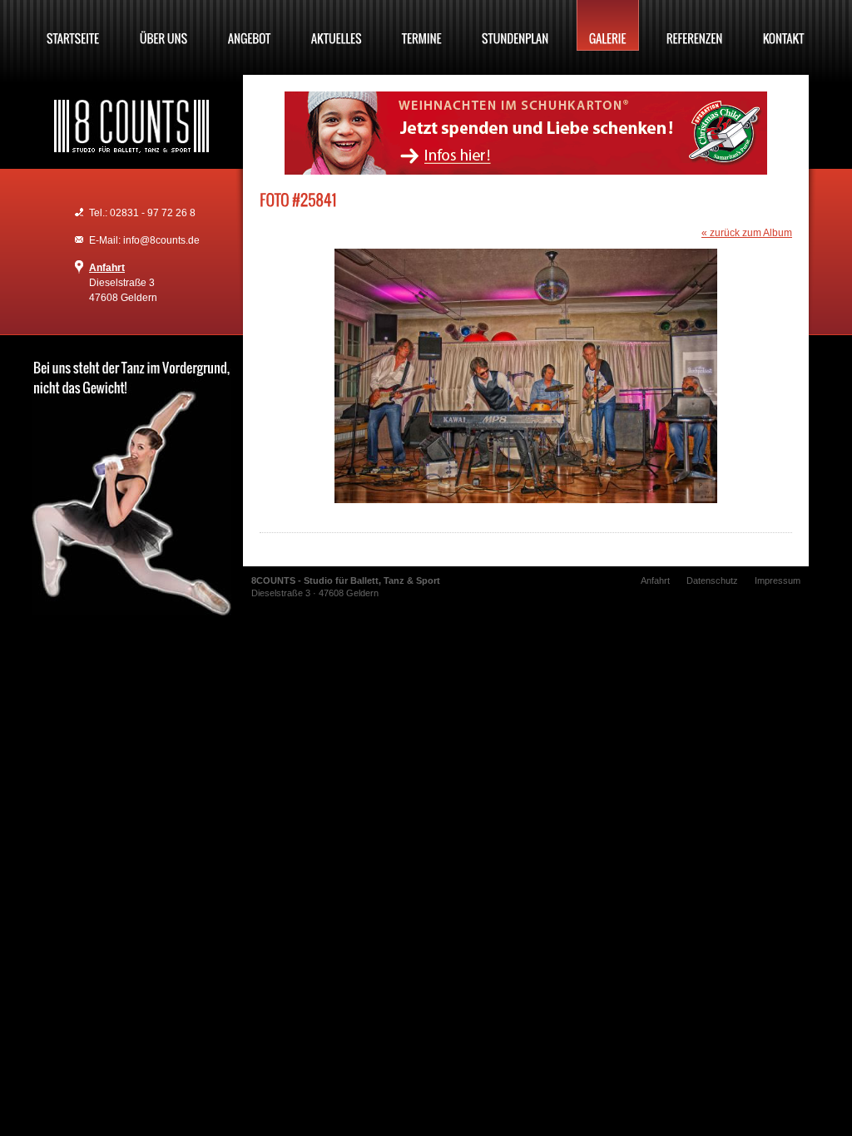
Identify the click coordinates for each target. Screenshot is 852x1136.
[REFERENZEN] (695, 25)
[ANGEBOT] (249, 25)
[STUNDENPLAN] (515, 25)
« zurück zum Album (746, 233)
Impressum (777, 580)
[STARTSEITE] (73, 25)
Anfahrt (107, 268)
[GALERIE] (608, 25)
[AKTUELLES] (336, 25)
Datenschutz (712, 580)
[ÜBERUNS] (164, 25)
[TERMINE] (421, 25)
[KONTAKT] (783, 25)
